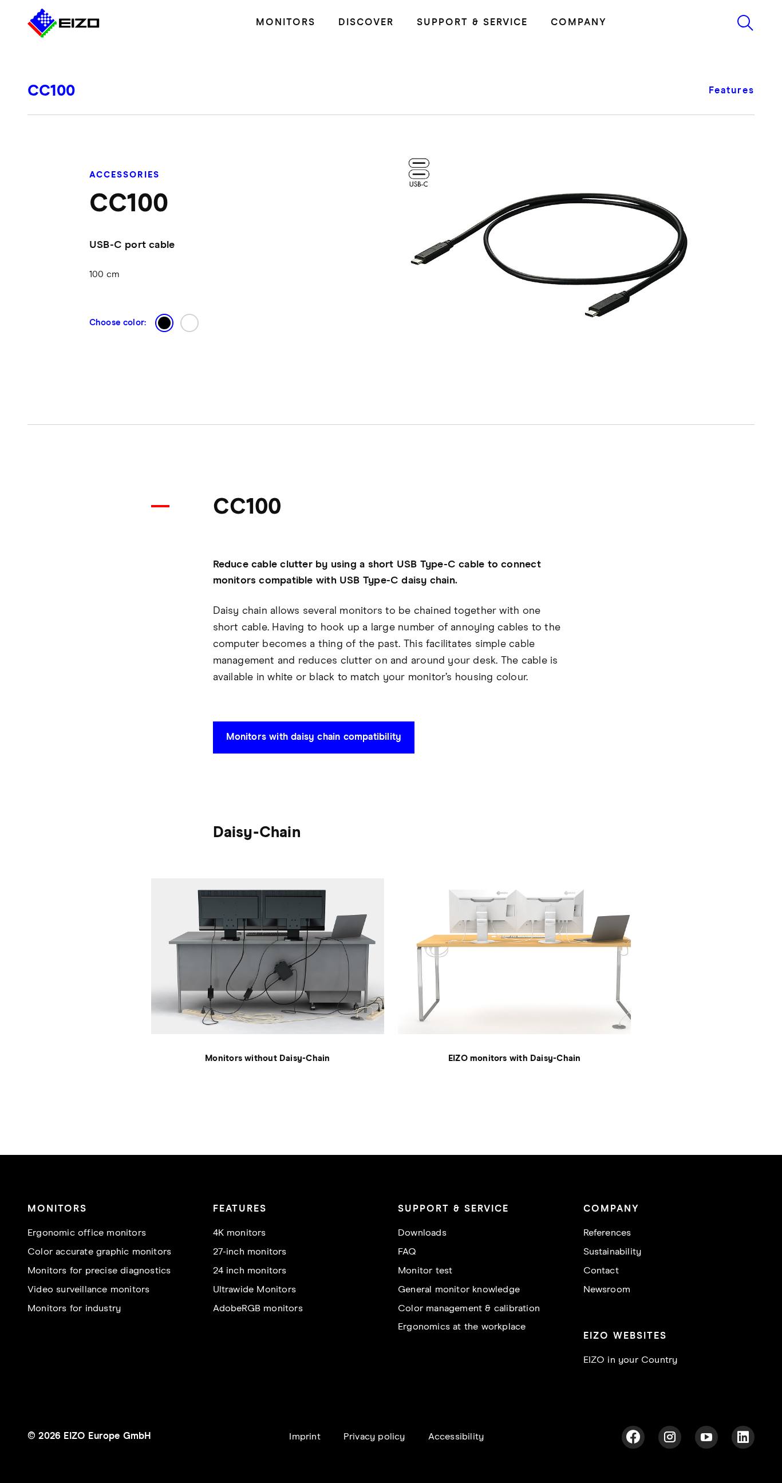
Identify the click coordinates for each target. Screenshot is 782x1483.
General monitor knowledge (459, 1290)
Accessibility (456, 1437)
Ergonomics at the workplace (462, 1327)
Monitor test (425, 1271)
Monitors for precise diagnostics (99, 1271)
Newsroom (607, 1290)
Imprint (304, 1437)
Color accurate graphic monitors (99, 1252)
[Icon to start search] (745, 23)
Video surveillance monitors (88, 1290)
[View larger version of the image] (267, 956)
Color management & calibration (469, 1309)
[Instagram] (669, 1437)
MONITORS (285, 22)
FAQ (407, 1252)
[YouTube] (706, 1437)
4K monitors (239, 1233)
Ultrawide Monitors (255, 1290)
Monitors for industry (74, 1309)
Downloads (422, 1233)
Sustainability (612, 1252)
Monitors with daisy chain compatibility (314, 737)
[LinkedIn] (743, 1437)
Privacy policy (374, 1437)
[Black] (164, 323)
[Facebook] (633, 1437)
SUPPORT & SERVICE (472, 22)
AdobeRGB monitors (258, 1309)
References (607, 1233)
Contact (601, 1271)
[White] (189, 323)
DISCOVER (366, 22)
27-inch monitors (250, 1252)
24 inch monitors (250, 1271)
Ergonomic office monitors (86, 1233)
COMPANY (579, 22)
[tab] (738, 99)
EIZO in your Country (630, 1360)
